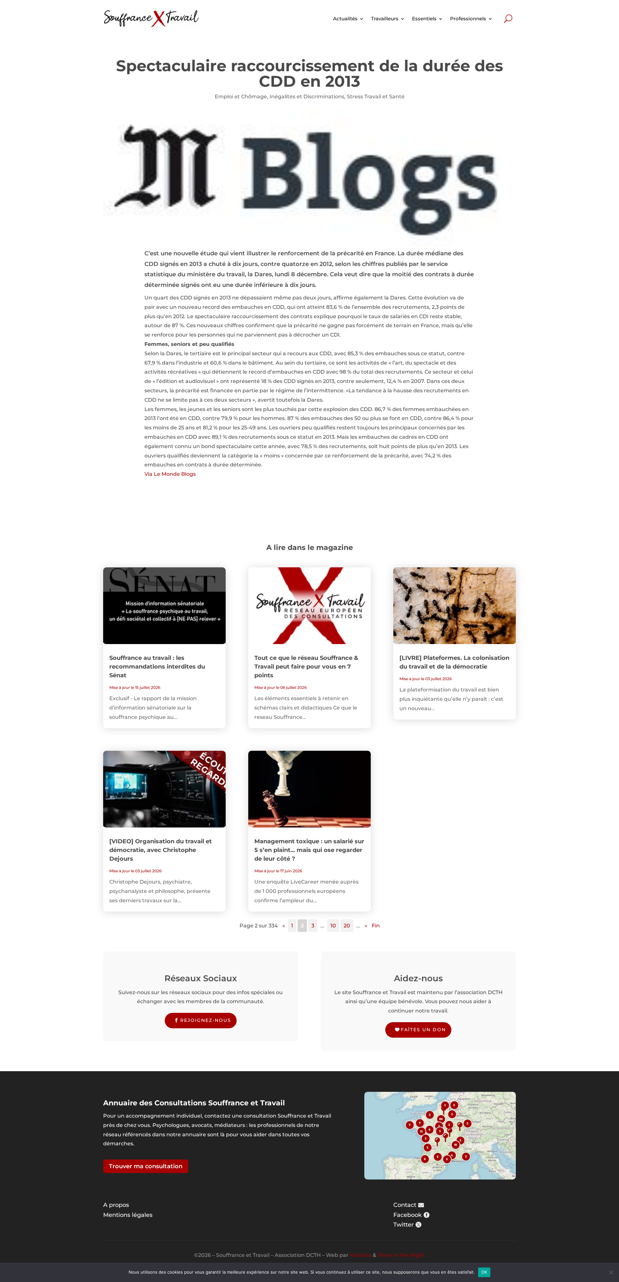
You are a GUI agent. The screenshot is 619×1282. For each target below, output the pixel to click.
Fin (376, 926)
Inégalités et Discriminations (307, 96)
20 (347, 926)
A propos (116, 1205)
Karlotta (360, 1255)
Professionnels (468, 18)
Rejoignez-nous (205, 1020)
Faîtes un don (423, 1029)
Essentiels (424, 18)
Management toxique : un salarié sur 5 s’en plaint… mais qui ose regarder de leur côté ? (309, 850)
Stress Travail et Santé (376, 96)
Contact (404, 1205)
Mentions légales (127, 1214)
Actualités (345, 18)
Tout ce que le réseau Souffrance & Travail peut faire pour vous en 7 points (306, 666)
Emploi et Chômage (241, 96)
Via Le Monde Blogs (170, 474)
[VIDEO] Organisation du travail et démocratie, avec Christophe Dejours (160, 850)
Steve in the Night (401, 1255)
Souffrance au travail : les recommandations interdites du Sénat (157, 666)
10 (333, 926)
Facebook (407, 1214)
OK (484, 1272)
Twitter (403, 1224)
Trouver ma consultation (145, 1166)
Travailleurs (384, 18)
